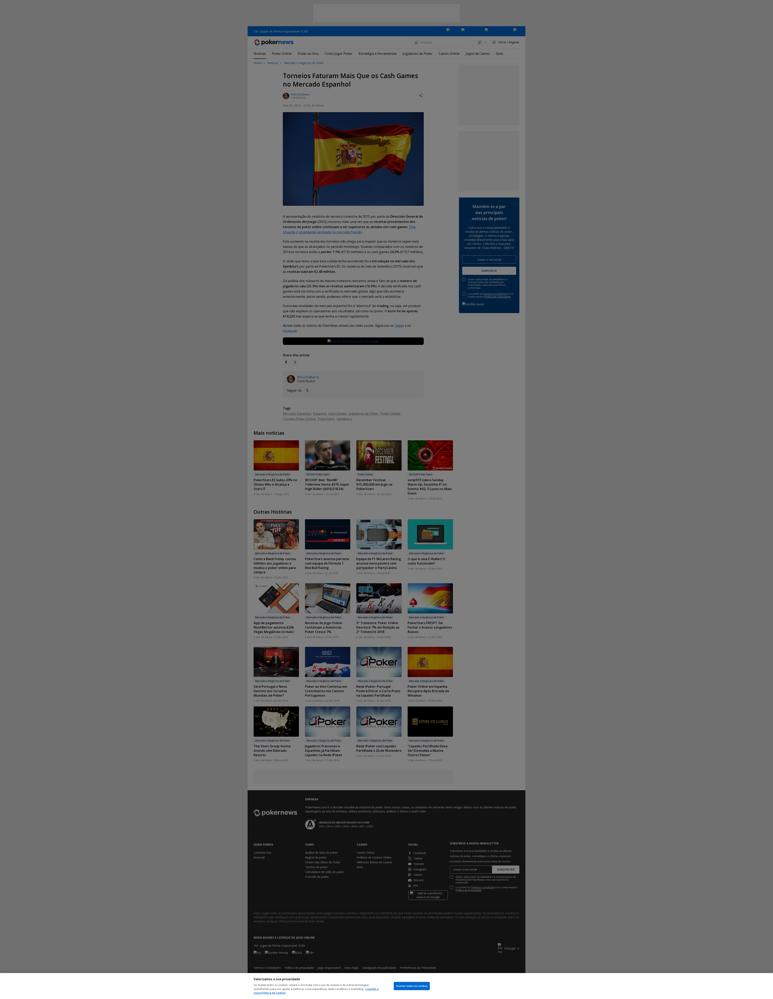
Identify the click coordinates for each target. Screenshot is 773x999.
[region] (386, 986)
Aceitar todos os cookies (412, 986)
